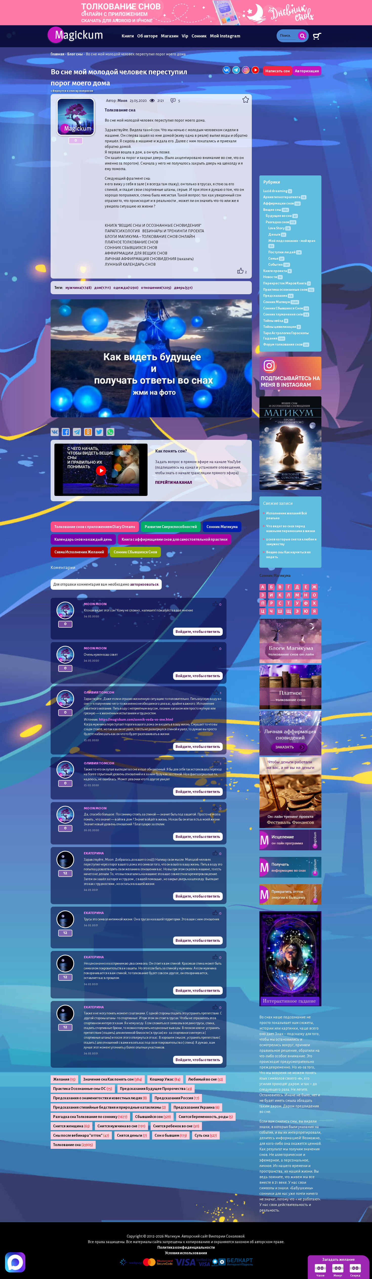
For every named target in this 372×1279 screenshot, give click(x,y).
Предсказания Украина (197, 1107)
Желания (64, 1079)
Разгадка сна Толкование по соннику (90, 1117)
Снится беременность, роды (206, 1117)
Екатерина (94, 853)
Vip (185, 36)
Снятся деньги (132, 1135)
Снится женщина (71, 1126)
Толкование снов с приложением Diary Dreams (94, 527)
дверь (183, 288)
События (278, 264)
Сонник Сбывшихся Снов (135, 552)
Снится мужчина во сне (121, 1126)
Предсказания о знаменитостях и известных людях (100, 1098)
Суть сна (206, 1135)
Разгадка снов (280, 222)
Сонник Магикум (280, 302)
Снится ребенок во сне (176, 1126)
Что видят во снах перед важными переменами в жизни (290, 528)
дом (102, 288)
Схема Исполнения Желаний (79, 552)
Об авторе (147, 36)
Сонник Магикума (222, 527)
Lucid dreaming (277, 191)
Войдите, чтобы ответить (198, 632)
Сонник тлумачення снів (285, 314)
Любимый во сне (205, 1079)
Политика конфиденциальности (186, 1247)
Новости (272, 277)
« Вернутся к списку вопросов (72, 91)
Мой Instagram (225, 36)
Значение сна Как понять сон (112, 1079)
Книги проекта (277, 271)
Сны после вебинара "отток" (81, 1135)
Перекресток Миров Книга (286, 283)
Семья (275, 258)
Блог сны (75, 54)
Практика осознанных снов (288, 289)
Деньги (276, 234)
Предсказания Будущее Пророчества (156, 1089)
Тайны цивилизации (281, 327)
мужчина (79, 288)
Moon (122, 101)
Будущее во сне (281, 216)
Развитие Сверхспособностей (171, 527)
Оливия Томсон (99, 692)
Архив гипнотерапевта (284, 197)
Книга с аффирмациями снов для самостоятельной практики (175, 539)
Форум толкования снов (285, 344)
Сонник (199, 36)
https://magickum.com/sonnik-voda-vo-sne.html (136, 719)
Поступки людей (284, 252)
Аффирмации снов (281, 203)
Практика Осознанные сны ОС (82, 1089)
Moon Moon (95, 604)
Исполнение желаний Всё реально (286, 516)
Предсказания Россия (177, 1098)
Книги (127, 36)
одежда (125, 288)
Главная (57, 54)
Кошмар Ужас (165, 1079)
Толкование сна (73, 1145)
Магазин (169, 36)
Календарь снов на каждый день (83, 539)
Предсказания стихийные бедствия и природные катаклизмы (109, 1107)
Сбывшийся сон (153, 1117)
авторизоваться (144, 584)
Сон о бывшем (171, 1135)
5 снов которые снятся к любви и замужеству (291, 542)
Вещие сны (275, 210)
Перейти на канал (173, 483)
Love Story (279, 228)
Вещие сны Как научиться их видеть (288, 555)
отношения (156, 288)
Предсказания (277, 296)
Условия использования (186, 1253)
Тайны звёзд (275, 321)
